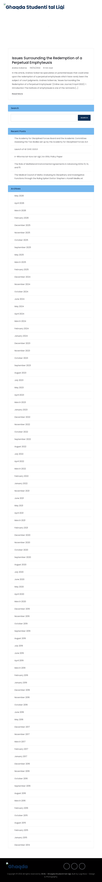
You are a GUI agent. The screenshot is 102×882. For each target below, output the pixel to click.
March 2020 (20, 601)
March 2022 (20, 468)
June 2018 (19, 712)
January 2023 (20, 409)
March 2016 (20, 800)
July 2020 (19, 572)
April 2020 (19, 594)
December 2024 (22, 276)
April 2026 (19, 203)
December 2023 (22, 343)
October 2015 (21, 815)
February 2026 (21, 217)
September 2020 (22, 557)
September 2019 (22, 631)
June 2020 (19, 579)
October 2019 (20, 623)
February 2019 (21, 675)
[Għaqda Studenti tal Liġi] (34, 6)
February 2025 (21, 269)
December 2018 (22, 690)
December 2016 (22, 763)
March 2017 (20, 741)
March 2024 (20, 321)
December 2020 (22, 535)
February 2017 (21, 749)
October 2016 (21, 778)
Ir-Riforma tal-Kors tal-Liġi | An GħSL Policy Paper (38, 156)
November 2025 (22, 232)
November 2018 (22, 697)
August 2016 (20, 793)
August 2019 (20, 638)
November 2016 (22, 771)
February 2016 (21, 808)
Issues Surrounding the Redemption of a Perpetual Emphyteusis (47, 60)
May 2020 (19, 586)
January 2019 (20, 682)
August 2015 (20, 822)
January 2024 (21, 335)
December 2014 (22, 844)
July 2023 (18, 380)
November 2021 (21, 490)
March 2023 (20, 402)
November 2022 (22, 424)
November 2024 (22, 284)
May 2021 (18, 505)
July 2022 (18, 454)
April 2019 (19, 660)
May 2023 (19, 387)
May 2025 (19, 254)
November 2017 (22, 734)
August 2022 (20, 446)
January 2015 (20, 837)
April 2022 (19, 461)
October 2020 (21, 549)
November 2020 (22, 542)
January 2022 (20, 483)
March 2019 (19, 667)
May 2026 (19, 195)
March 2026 (20, 210)
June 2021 (19, 498)
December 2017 (22, 726)
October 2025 (21, 240)
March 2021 (19, 520)
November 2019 (21, 616)
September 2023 (22, 365)
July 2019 (18, 645)
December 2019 (22, 608)
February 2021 (21, 527)
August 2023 (20, 372)
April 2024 (19, 313)
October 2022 (21, 431)
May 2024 (19, 306)
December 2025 (22, 225)
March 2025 (20, 262)
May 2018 (18, 719)
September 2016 (22, 785)
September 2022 (22, 439)
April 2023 (19, 394)
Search (15, 108)
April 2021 (19, 513)
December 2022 (22, 417)
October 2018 (21, 704)
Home (43, 26)
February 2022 (21, 476)
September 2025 (22, 247)
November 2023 (22, 350)
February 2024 (21, 328)
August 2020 (20, 564)
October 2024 (21, 291)
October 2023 (21, 358)
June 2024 (19, 299)
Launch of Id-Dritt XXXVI (26, 149)
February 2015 (21, 830)
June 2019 (19, 653)
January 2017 (20, 756)
